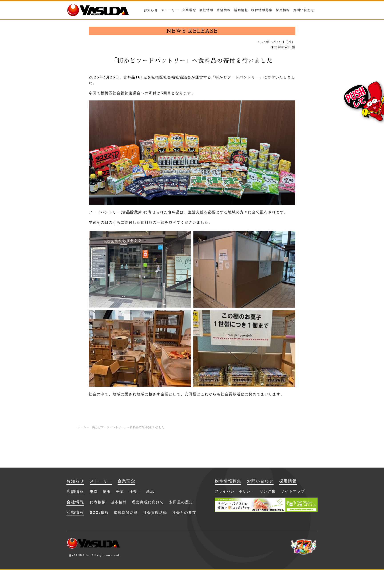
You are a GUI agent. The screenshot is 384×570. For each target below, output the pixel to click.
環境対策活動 (126, 512)
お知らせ (151, 10)
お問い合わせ (303, 10)
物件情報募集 (262, 10)
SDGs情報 (99, 512)
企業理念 (189, 10)
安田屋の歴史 (181, 502)
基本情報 (119, 502)
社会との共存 (184, 512)
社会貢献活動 (155, 512)
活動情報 (241, 10)
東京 (94, 492)
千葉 (120, 492)
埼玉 (107, 492)
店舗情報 (224, 10)
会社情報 (206, 10)
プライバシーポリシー (235, 491)
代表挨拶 (98, 502)
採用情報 (283, 10)
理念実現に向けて (148, 502)
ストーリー (170, 10)
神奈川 (135, 492)
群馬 (150, 492)
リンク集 (268, 491)
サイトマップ (293, 491)
